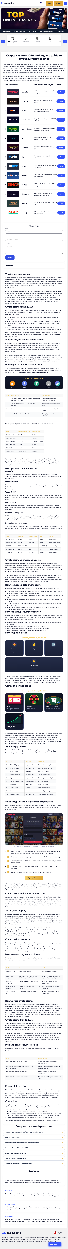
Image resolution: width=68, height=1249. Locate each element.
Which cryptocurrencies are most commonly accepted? (22, 1142)
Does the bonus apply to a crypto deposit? (18, 1163)
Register (58, 3)
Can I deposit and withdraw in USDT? (16, 1148)
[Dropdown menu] (65, 3)
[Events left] (3, 41)
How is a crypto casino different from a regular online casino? (24, 1132)
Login (49, 3)
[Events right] (65, 41)
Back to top (53, 1244)
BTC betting (32, 31)
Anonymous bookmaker (47, 31)
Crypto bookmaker (19, 31)
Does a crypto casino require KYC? (15, 1153)
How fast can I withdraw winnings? (16, 1158)
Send (10, 257)
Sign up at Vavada (34, 878)
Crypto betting (7, 31)
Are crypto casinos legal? (12, 1137)
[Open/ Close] (62, 265)
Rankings (61, 31)
